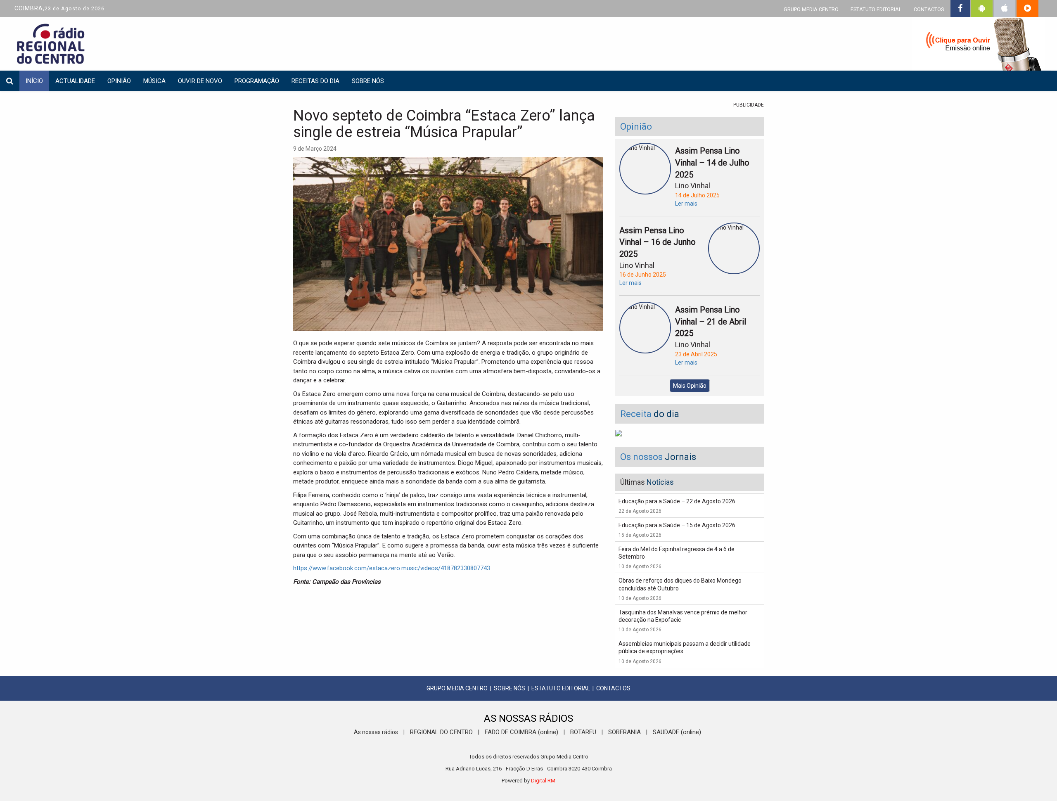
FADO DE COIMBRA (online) (521, 732)
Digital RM (543, 780)
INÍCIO (34, 81)
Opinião (119, 81)
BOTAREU (583, 732)
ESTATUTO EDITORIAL (876, 9)
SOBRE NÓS (509, 688)
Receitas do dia (315, 81)
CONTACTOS (929, 9)
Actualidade (75, 81)
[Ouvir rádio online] (978, 45)
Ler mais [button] (686, 203)
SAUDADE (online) (677, 732)
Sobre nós (368, 81)
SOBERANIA (624, 732)
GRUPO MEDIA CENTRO (811, 9)
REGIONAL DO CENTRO (441, 732)
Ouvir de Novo (200, 81)
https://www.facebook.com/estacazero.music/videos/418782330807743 (391, 568)
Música (154, 81)
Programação (257, 81)
